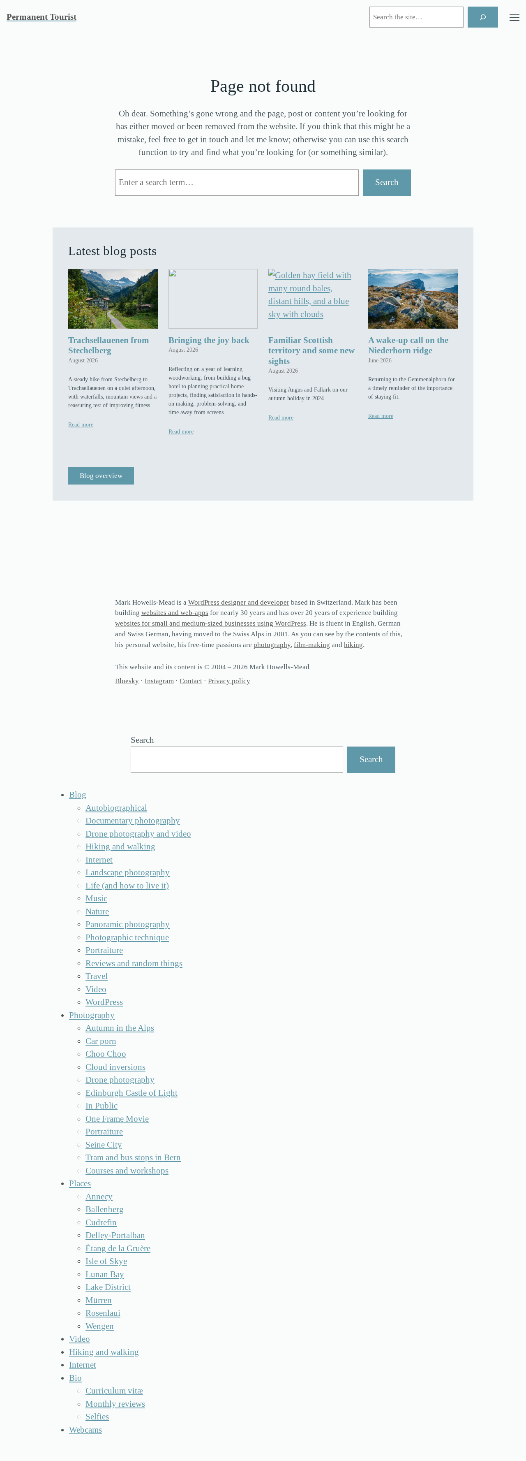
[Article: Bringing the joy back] (213, 299)
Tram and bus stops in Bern (133, 1157)
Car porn (100, 1041)
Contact (191, 681)
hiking (353, 645)
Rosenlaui (102, 1313)
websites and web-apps (174, 613)
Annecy (99, 1196)
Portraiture (104, 950)
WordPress (104, 1002)
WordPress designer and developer (238, 602)
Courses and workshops (126, 1171)
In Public (101, 1106)
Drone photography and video (138, 834)
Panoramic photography (127, 924)
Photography (92, 1015)
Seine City (103, 1145)
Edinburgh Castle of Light (131, 1093)
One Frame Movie (117, 1119)
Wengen (99, 1326)
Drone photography (120, 1080)
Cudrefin (101, 1222)
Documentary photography (132, 821)
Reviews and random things (133, 963)
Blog (77, 795)
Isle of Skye (106, 1261)
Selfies (97, 1417)
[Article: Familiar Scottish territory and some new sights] (313, 299)
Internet (99, 860)
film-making (312, 645)
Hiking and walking (120, 846)
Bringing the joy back (208, 340)
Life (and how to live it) (127, 886)
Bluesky (127, 681)
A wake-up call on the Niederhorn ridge (408, 345)
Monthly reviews (115, 1404)
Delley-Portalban (115, 1235)
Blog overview (101, 476)
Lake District (108, 1287)
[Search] (483, 17)
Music (96, 898)
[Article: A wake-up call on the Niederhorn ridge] (413, 299)
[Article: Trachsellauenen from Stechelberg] (113, 299)
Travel (96, 976)
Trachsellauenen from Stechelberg (108, 345)
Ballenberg (104, 1209)
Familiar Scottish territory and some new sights (311, 350)
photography (272, 645)
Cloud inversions (115, 1067)
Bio (75, 1378)
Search (387, 182)
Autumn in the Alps (119, 1028)
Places (80, 1183)
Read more (80, 425)
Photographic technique (127, 937)
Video (95, 989)
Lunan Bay (104, 1274)
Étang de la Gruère (117, 1248)
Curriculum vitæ (114, 1391)
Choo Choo (105, 1054)
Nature (97, 911)
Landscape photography (127, 872)
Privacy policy (229, 681)
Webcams (85, 1430)
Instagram (159, 681)
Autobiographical (116, 808)
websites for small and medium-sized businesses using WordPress (210, 623)
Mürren (98, 1300)
